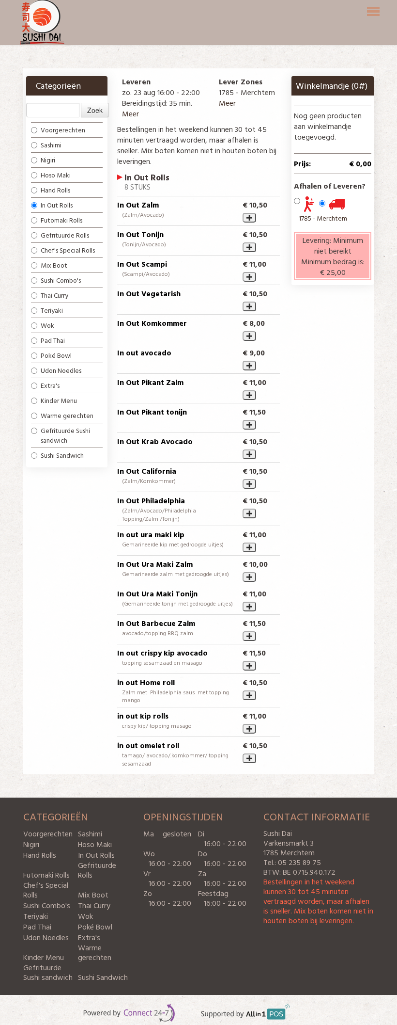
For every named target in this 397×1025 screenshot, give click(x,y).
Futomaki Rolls (61, 220)
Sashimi (51, 145)
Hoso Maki (56, 175)
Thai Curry (54, 295)
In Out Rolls (57, 205)
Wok (47, 325)
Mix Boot (54, 265)
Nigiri (48, 160)
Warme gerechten (68, 415)
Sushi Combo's (61, 280)
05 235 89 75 (299, 862)
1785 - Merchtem (323, 218)
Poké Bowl (56, 355)
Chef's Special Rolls (68, 250)
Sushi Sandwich (63, 455)
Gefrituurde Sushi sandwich (65, 435)
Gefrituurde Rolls (65, 235)
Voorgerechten (63, 130)
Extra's (50, 385)
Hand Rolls (55, 190)
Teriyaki (52, 310)
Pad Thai (53, 340)
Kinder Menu (59, 400)
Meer (130, 113)
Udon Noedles (61, 370)
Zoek (95, 110)
